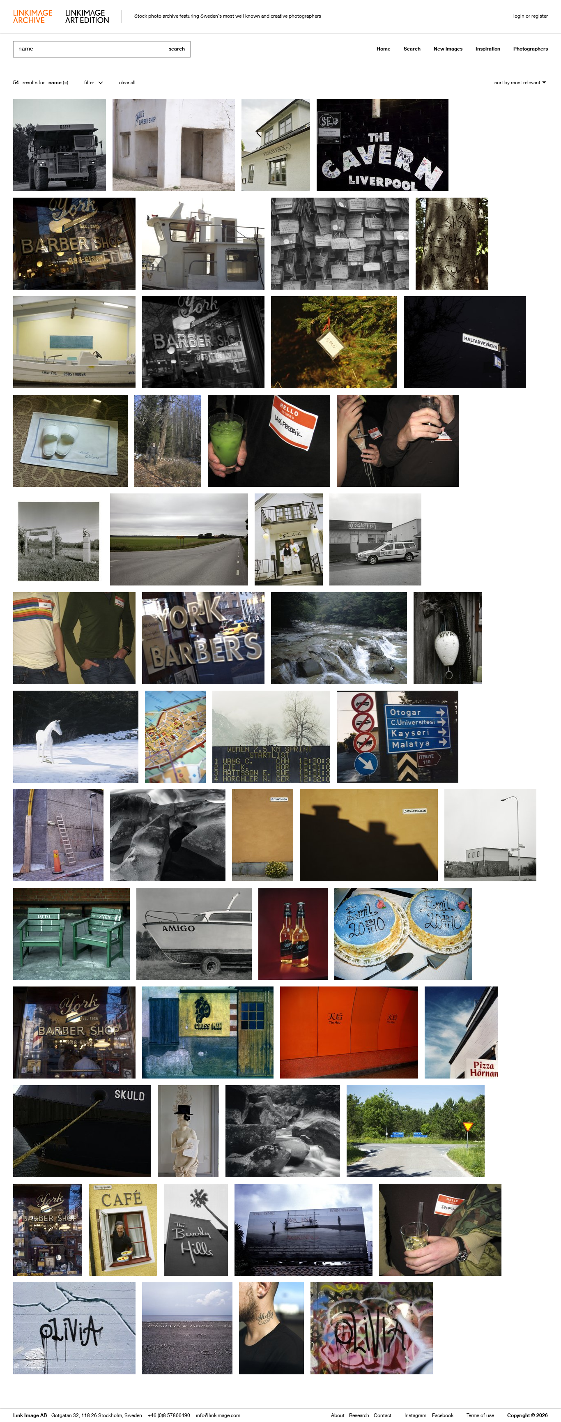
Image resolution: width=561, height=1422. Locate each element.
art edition (87, 17)
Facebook (442, 1415)
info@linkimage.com (218, 1415)
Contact (382, 1415)
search (177, 49)
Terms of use (480, 1415)
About (338, 1415)
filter (89, 82)
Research (359, 1415)
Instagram (415, 1415)
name (55, 82)
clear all (127, 82)
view (56, 1392)
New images (448, 49)
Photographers (530, 49)
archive (32, 17)
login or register (530, 16)
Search (412, 49)
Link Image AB (30, 1415)
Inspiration (488, 49)
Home (384, 49)
